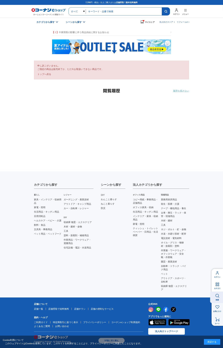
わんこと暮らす (109, 199)
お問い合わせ (62, 326)
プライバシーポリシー (94, 322)
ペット (164, 274)
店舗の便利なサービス (102, 309)
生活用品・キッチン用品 (46, 211)
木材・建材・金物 (73, 226)
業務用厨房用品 (169, 199)
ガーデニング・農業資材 (76, 199)
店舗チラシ (80, 309)
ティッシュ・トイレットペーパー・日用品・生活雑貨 (145, 232)
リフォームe (182, 22)
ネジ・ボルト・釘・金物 (173, 229)
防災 (103, 208)
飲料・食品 (39, 225)
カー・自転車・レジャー (76, 208)
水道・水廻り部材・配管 (173, 233)
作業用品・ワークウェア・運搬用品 (77, 241)
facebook (165, 309)
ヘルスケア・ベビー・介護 (47, 220)
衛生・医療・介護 (170, 204)
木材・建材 (166, 220)
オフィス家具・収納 (143, 207)
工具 (66, 231)
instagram (150, 309)
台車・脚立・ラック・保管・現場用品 (173, 214)
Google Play (179, 322)
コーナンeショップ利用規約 (125, 322)
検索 (217, 300)
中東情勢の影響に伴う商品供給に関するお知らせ (80, 32)
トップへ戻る (44, 74)
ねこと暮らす (108, 203)
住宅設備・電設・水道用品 (77, 247)
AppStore (157, 322)
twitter (173, 309)
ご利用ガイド (41, 322)
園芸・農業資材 (169, 261)
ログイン (217, 277)
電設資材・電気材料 (171, 238)
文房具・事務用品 (43, 229)
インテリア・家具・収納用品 (145, 218)
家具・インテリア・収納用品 (47, 201)
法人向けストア (166, 22)
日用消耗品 (39, 216)
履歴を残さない (181, 90)
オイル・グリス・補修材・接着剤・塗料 (172, 244)
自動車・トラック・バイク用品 (173, 268)
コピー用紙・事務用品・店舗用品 (145, 201)
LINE (158, 309)
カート (217, 323)
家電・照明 (39, 207)
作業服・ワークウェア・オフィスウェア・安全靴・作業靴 (173, 254)
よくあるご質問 (42, 326)
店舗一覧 (38, 309)
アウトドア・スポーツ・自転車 (173, 280)
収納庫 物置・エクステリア (78, 222)
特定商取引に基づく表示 (65, 322)
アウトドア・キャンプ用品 (77, 204)
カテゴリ (217, 288)
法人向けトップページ (166, 331)
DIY (103, 195)
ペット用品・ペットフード (47, 233)
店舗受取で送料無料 (58, 309)
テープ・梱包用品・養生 (173, 208)
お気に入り (217, 311)
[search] (166, 11)
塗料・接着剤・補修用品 (76, 235)
